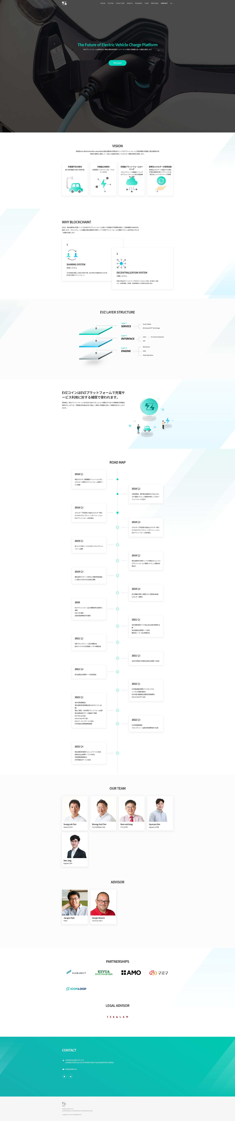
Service (130, 3)
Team (147, 3)
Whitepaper (117, 63)
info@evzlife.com (71, 1069)
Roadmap (138, 3)
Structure (120, 3)
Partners (154, 3)
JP (171, 3)
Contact (164, 3)
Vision (102, 3)
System (110, 3)
